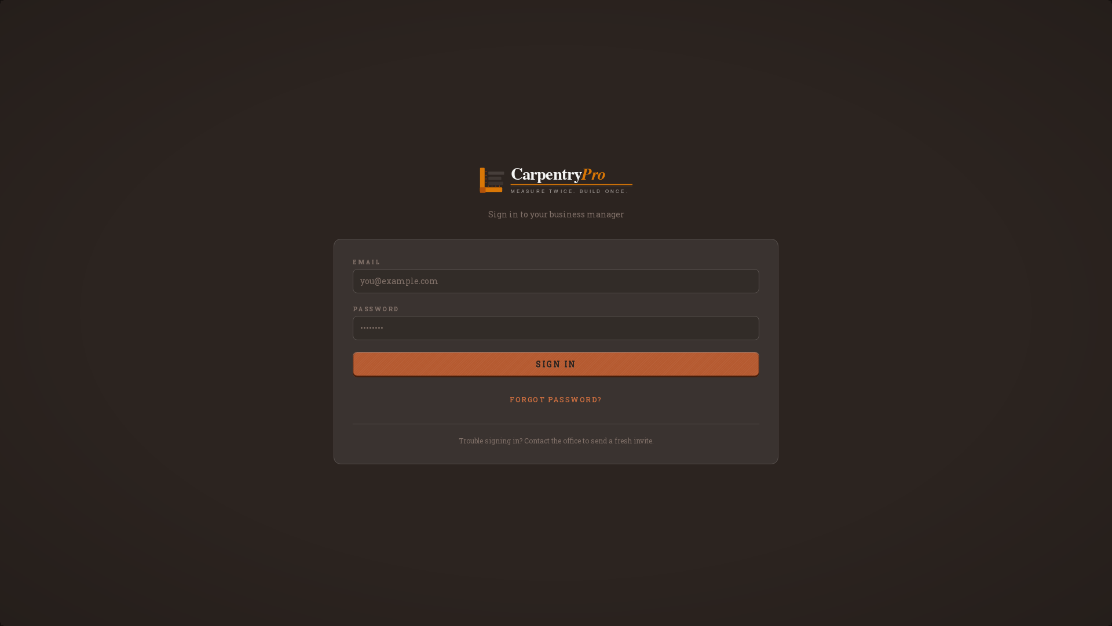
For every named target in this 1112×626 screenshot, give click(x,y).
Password (375, 309)
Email (367, 262)
